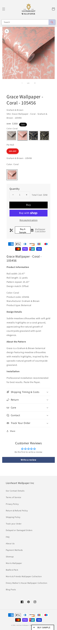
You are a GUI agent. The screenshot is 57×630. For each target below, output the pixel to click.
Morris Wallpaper (14, 563)
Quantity (14, 188)
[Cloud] (12, 136)
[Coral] (22, 136)
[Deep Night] (44, 136)
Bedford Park (12, 570)
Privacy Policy (12, 504)
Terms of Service (13, 497)
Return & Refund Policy (17, 510)
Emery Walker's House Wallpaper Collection (26, 583)
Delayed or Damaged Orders (19, 530)
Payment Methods (14, 550)
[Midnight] (33, 136)
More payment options (29, 220)
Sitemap (10, 556)
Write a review (28, 459)
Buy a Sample (22, 231)
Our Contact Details (15, 490)
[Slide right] (35, 83)
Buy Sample (43, 627)
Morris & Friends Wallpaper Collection (24, 576)
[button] (3, 9)
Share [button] (12, 431)
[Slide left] (22, 83)
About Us (10, 543)
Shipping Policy (13, 517)
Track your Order (14, 523)
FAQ (8, 537)
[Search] (52, 22)
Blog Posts (11, 589)
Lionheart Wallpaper (22, 625)
